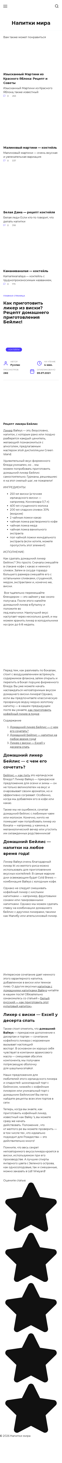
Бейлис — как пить (16, 775)
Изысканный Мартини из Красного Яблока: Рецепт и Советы (25, 78)
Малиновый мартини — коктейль (30, 147)
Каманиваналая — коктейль (25, 271)
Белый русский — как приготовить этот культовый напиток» (26, 1002)
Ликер (8, 430)
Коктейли (14, 349)
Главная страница (14, 296)
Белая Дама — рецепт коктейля (29, 212)
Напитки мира (31, 23)
